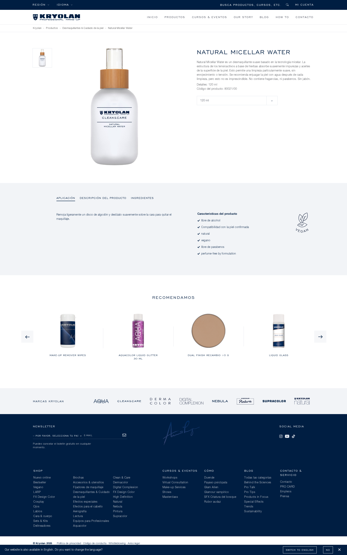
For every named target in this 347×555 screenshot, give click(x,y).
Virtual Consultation (175, 482)
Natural (117, 501)
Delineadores (41, 525)
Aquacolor (80, 525)
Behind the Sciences (257, 482)
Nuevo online (42, 477)
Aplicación (65, 198)
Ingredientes (142, 198)
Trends (248, 506)
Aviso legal (134, 543)
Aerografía (79, 511)
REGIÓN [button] (39, 4)
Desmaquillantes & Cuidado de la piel (82, 28)
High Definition (123, 497)
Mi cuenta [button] (304, 4)
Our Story (243, 17)
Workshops (170, 477)
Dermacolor (120, 482)
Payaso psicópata (215, 482)
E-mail (88, 435)
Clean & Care (121, 477)
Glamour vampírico (216, 492)
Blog (264, 17)
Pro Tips (249, 492)
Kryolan (37, 28)
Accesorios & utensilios (88, 482)
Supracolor (120, 516)
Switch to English (300, 550)
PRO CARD (287, 486)
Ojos (36, 506)
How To (282, 17)
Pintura (117, 511)
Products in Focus (256, 497)
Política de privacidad (69, 543)
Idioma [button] (63, 4)
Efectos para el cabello (88, 506)
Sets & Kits (40, 521)
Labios (37, 511)
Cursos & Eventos (209, 17)
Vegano (38, 487)
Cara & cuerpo (42, 516)
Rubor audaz (212, 501)
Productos (174, 17)
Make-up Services (174, 487)
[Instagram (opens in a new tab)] (281, 436)
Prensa (284, 496)
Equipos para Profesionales (91, 521)
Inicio (152, 17)
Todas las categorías (257, 477)
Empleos (286, 491)
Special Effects (254, 501)
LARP (37, 492)
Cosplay (38, 501)
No (328, 550)
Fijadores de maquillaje (88, 487)
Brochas (78, 477)
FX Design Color (44, 497)
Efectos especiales (85, 501)
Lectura (78, 516)
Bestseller (39, 482)
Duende (209, 477)
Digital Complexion (125, 487)
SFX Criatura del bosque (220, 497)
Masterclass (170, 497)
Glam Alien (211, 487)
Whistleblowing (117, 543)
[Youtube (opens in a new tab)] (287, 436)
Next (320, 337)
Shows (166, 492)
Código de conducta (95, 543)
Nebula (117, 506)
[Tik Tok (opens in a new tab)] (293, 436)
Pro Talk (249, 487)
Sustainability (253, 511)
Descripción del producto (103, 198)
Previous (27, 337)
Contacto (304, 17)
